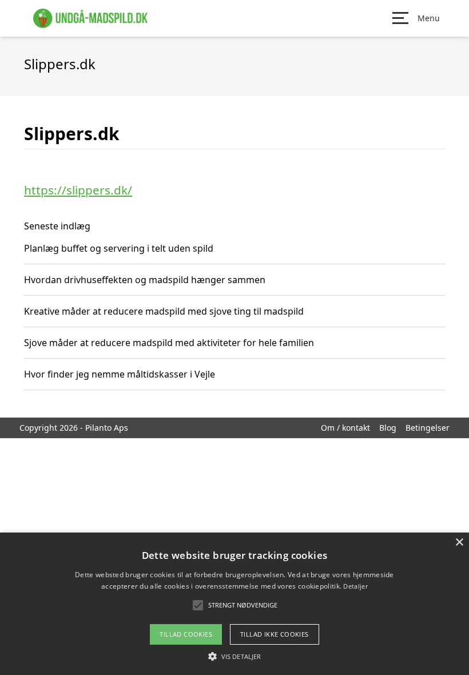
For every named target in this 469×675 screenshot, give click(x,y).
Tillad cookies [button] (186, 634)
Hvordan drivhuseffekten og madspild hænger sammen (144, 279)
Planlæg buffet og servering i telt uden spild (118, 248)
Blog (387, 427)
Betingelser (428, 427)
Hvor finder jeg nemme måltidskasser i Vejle (119, 374)
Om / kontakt (345, 427)
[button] (234, 656)
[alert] (234, 604)
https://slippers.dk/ (78, 190)
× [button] (459, 542)
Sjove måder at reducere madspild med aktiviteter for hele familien (169, 342)
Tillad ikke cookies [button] (274, 634)
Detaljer (355, 586)
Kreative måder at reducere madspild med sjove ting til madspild (164, 311)
